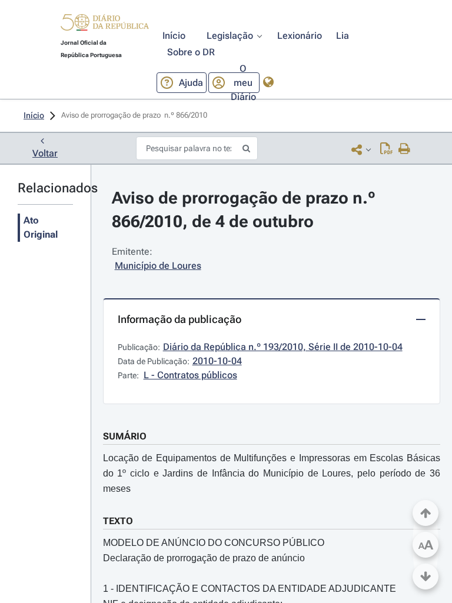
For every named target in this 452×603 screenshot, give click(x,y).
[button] (105, 24)
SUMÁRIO (125, 436)
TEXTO (118, 521)
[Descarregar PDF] (386, 149)
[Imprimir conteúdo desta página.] (404, 149)
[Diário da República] (105, 25)
